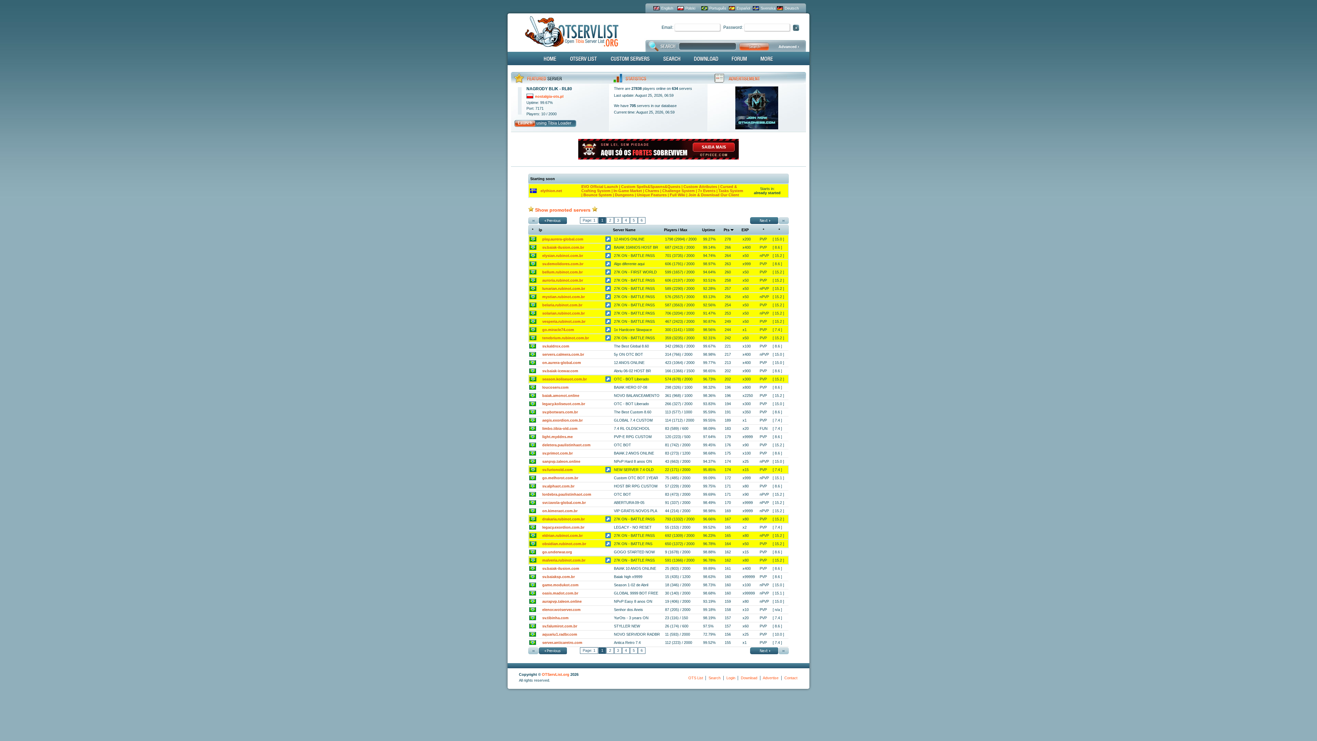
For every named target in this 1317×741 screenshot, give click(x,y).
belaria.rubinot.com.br (562, 305)
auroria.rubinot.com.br (562, 280)
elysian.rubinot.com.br (562, 256)
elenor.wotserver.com (561, 610)
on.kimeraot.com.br (560, 511)
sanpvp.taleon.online (561, 461)
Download (749, 678)
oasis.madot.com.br (560, 593)
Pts (726, 230)
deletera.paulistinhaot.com (566, 445)
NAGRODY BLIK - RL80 (549, 88)
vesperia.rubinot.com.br (563, 321)
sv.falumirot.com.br (559, 626)
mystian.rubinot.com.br (563, 297)
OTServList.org (555, 674)
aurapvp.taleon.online (562, 601)
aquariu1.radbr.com (559, 634)
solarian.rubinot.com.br (563, 313)
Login (730, 678)
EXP (745, 230)
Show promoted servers (563, 210)
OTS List (695, 678)
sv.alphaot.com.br (558, 486)
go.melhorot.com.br (560, 478)
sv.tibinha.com (555, 618)
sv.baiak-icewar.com (560, 371)
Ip (540, 230)
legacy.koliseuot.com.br (563, 404)
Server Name (624, 230)
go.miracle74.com (558, 330)
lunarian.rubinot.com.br (563, 288)
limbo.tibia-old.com (560, 428)
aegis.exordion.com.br (562, 420)
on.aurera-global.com (561, 363)
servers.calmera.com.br (563, 354)
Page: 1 (589, 220)
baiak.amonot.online (560, 395)
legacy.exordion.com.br (563, 527)
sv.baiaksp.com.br (558, 577)
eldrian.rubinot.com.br (562, 535)
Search (715, 678)
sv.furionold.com (557, 470)
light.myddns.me (557, 437)
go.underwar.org (557, 552)
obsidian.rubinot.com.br (564, 544)
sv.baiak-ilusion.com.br (563, 247)
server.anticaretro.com (562, 642)
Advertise (771, 678)
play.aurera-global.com (562, 239)
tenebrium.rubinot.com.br (565, 338)
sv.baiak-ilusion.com (560, 568)
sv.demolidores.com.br (562, 264)
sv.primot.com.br (557, 453)
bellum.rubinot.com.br (562, 272)
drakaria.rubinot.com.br (563, 519)
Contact (790, 678)
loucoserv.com (555, 387)
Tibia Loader (559, 123)
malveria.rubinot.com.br (563, 560)
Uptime (708, 230)
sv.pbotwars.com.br (560, 412)
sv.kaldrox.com (555, 346)
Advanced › (789, 47)
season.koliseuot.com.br (564, 379)
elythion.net (551, 191)
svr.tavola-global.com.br (564, 503)
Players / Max (675, 230)
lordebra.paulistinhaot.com (566, 494)
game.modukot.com (560, 585)
